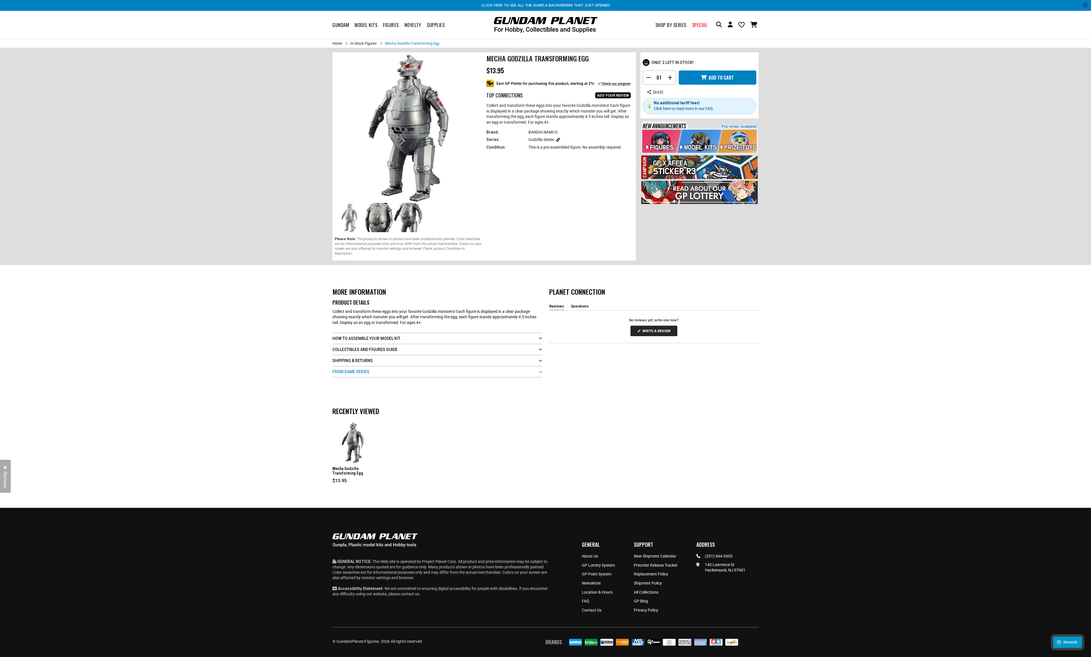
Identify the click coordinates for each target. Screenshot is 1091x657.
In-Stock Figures (363, 43)
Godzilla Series (541, 139)
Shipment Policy (648, 583)
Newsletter (591, 583)
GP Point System (596, 574)
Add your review (613, 95)
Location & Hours (597, 592)
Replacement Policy (651, 574)
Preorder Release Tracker (656, 565)
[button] (754, 25)
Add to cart (721, 77)
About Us (590, 556)
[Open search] (719, 25)
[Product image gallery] (408, 128)
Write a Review (657, 332)
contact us (410, 594)
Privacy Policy (646, 610)
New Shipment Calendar (655, 556)
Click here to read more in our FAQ (683, 108)
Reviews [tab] (556, 307)
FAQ (585, 601)
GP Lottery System (598, 565)
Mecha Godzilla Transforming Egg (347, 471)
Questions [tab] (580, 307)
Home (337, 43)
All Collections (646, 592)
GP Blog (641, 601)
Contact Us (591, 610)
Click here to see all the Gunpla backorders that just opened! (545, 5)
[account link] (730, 25)
